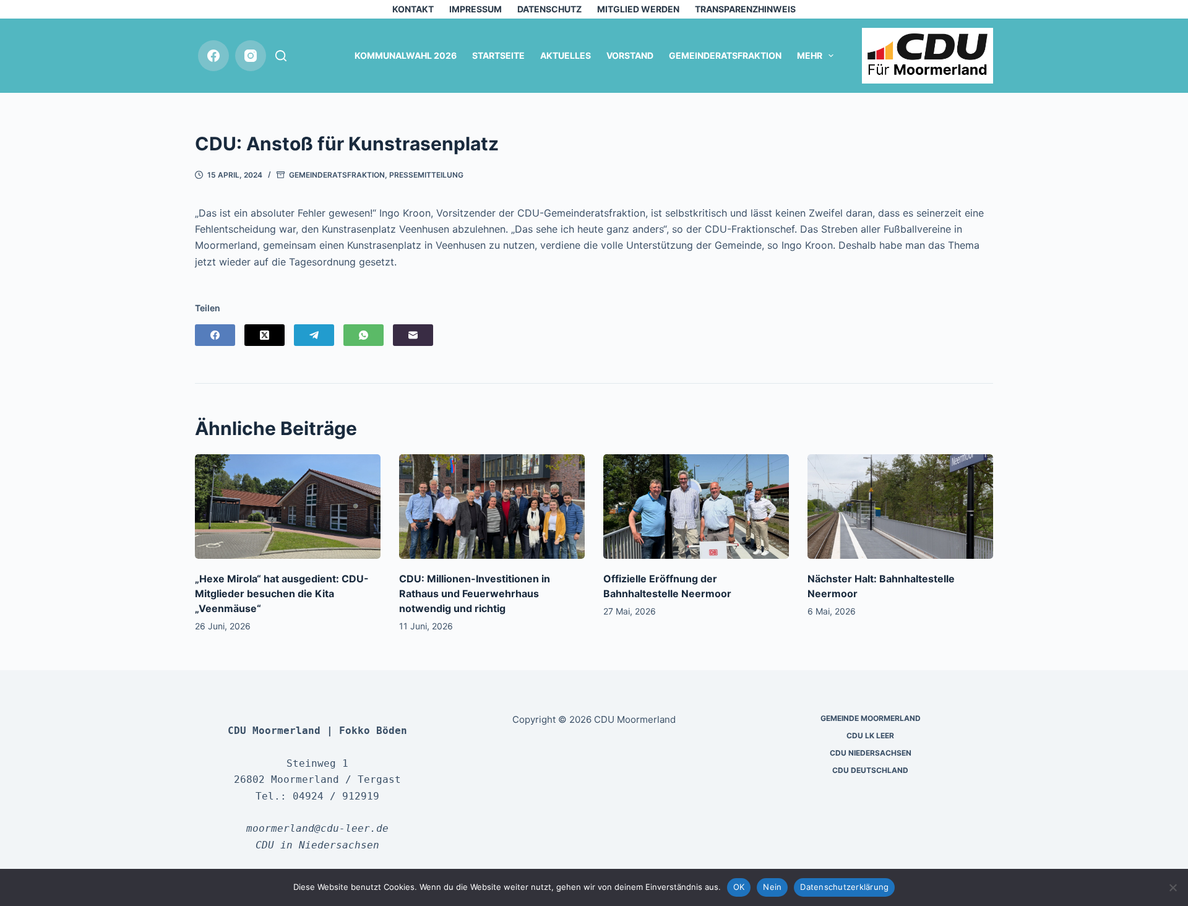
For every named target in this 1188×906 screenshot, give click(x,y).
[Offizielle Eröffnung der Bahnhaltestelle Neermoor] (696, 506)
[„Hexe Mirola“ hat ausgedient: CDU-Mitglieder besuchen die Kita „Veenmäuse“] (288, 506)
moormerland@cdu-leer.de (317, 828)
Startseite (498, 55)
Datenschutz (549, 9)
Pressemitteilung (426, 174)
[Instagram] (250, 55)
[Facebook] (213, 55)
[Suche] (280, 55)
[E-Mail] (413, 335)
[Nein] (1172, 887)
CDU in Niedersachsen (317, 845)
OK (739, 887)
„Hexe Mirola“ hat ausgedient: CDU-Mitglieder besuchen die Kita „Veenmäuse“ (282, 593)
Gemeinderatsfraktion (725, 55)
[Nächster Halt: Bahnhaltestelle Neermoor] (900, 506)
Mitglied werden (638, 9)
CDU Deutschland (870, 770)
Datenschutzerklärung (844, 887)
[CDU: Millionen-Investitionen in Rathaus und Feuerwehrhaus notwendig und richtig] (492, 506)
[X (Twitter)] (264, 335)
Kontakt (413, 9)
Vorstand (629, 55)
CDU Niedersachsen (870, 752)
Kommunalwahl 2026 (406, 55)
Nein (772, 887)
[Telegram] (314, 335)
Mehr (809, 55)
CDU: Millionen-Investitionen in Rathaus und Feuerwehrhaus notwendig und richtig (474, 593)
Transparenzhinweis (745, 9)
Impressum (475, 9)
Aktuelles (565, 55)
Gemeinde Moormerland (870, 718)
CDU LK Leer (870, 735)
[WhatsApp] (363, 335)
